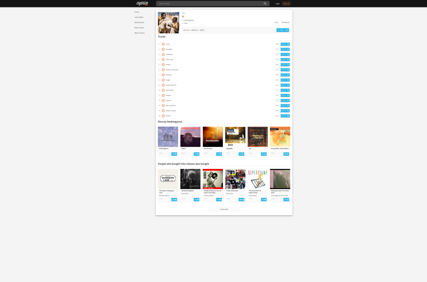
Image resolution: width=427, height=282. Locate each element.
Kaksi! (183, 148)
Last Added (139, 17)
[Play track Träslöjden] (163, 54)
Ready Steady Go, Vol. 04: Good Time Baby (213, 192)
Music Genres (140, 32)
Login (277, 3)
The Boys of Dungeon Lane (166, 192)
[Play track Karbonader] (163, 90)
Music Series (139, 27)
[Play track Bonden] (163, 100)
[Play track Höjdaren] (163, 74)
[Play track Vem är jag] (163, 59)
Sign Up (286, 3)
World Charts (139, 22)
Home (137, 12)
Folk (276, 22)
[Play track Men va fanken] (163, 105)
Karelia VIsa (208, 148)
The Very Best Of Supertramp (255, 192)
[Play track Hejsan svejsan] (163, 110)
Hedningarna (189, 20)
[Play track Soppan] (163, 95)
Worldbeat (285, 22)
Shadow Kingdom (187, 191)
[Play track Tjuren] (163, 44)
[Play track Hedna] (163, 64)
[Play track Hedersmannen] (163, 85)
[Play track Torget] (163, 80)
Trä (250, 148)
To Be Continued (232, 191)
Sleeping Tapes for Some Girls (280, 192)
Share (186, 23)
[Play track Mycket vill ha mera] (163, 69)
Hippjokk (229, 148)
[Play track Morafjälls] (163, 49)
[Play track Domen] (163, 115)
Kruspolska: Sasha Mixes (280, 148)
